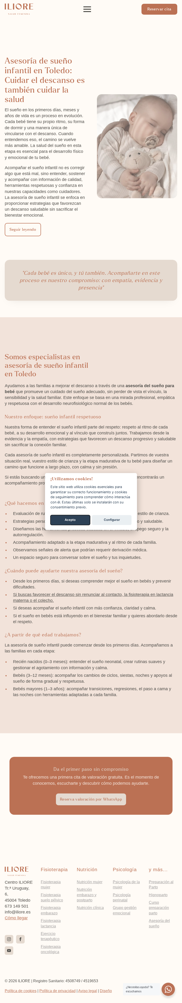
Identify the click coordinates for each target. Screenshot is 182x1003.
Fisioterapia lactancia (51, 923)
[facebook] (20, 939)
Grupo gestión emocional (124, 910)
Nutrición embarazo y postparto (86, 894)
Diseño (106, 991)
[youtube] (9, 950)
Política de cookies (20, 991)
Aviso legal (87, 991)
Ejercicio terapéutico (50, 936)
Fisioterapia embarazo (51, 910)
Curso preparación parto (159, 907)
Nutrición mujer (89, 882)
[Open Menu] (87, 9)
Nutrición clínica (90, 908)
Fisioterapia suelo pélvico (52, 897)
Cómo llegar (16, 918)
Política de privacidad (57, 991)
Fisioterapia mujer (51, 884)
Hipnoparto (158, 895)
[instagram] (9, 939)
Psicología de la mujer (126, 884)
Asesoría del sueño (159, 923)
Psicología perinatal (122, 897)
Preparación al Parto (161, 884)
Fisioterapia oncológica (51, 949)
